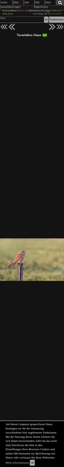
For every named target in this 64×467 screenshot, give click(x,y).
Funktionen (56, 19)
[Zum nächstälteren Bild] (60, 27)
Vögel (2, 18)
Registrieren (41, 7)
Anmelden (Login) (10, 7)
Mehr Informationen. (18, 462)
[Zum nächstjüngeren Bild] (4, 27)
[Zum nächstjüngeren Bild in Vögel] (12, 27)
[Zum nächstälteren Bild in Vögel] (52, 27)
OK (32, 462)
